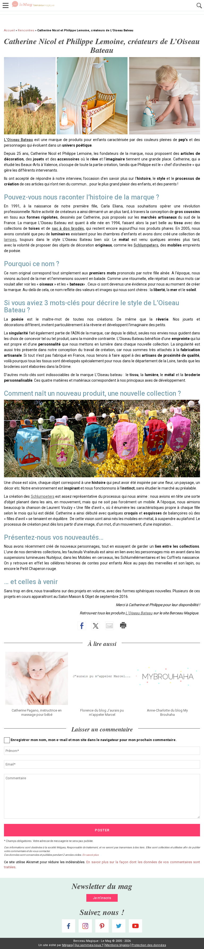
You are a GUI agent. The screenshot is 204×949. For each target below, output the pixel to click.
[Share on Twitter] (95, 626)
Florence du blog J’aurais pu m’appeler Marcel (102, 712)
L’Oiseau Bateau (18, 140)
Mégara (67, 945)
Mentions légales (117, 945)
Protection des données (148, 945)
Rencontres (26, 30)
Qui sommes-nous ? (89, 945)
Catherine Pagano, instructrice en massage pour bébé (37, 712)
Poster (102, 830)
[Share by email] (109, 626)
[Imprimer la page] (123, 625)
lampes (10, 239)
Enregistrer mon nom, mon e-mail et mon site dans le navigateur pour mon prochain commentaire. (94, 740)
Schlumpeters (146, 245)
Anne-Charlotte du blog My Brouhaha (167, 712)
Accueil (9, 30)
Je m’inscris (102, 898)
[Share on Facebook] (82, 626)
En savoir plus (90, 854)
